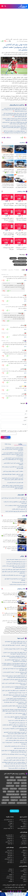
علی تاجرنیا (9, 783)
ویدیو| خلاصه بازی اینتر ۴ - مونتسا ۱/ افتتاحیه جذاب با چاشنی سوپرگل (15, 673)
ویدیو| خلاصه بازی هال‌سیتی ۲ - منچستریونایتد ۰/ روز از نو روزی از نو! (14, 743)
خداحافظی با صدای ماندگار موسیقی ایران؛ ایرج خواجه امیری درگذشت (14, 498)
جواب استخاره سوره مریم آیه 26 (18, 582)
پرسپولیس (13, 258)
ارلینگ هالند (9, 862)
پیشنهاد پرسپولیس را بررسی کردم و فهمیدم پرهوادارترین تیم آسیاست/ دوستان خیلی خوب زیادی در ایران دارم (12, 449)
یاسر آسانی (23, 786)
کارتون (11, 826)
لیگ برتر (24, 797)
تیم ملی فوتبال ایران (8, 819)
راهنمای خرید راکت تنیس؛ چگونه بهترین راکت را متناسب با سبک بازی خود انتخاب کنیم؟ (13, 566)
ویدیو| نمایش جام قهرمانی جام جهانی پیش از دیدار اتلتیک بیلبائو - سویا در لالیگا (15, 717)
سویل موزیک (18, 630)
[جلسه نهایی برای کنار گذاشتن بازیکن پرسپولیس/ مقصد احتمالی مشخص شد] (14, 65)
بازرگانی (22, 556)
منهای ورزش (21, 495)
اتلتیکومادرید (23, 871)
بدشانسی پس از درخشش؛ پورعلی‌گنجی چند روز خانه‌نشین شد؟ (14, 755)
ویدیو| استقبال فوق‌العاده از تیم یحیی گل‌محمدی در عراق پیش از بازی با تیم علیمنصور (14, 687)
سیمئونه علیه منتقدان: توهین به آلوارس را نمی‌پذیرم (14, 760)
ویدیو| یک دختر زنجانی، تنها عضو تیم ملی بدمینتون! (14, 766)
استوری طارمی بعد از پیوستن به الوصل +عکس (15, 738)
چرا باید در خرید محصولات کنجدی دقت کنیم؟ (16, 559)
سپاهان (12, 777)
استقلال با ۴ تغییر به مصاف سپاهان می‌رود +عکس (13, 471)
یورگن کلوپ (9, 855)
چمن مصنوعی (24, 627)
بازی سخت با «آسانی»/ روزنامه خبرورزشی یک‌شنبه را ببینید (15, 649)
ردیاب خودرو (14, 627)
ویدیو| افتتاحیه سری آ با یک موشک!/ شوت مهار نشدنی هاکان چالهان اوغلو (15, 669)
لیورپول (10, 874)
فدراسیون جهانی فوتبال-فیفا (13, 794)
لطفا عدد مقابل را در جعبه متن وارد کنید (17, 431)
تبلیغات (24, 823)
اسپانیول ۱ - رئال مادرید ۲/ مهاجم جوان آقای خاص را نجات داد (14, 646)
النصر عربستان (23, 800)
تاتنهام (24, 879)
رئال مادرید (24, 783)
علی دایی (24, 840)
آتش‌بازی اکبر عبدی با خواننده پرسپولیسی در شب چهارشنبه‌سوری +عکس (16, 506)
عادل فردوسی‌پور (9, 835)
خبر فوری (18, 627)
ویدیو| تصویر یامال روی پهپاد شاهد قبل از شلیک (15, 511)
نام (26, 411)
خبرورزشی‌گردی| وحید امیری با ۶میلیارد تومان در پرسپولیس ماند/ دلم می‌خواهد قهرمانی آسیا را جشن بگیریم (12, 459)
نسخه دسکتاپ (14, 811)
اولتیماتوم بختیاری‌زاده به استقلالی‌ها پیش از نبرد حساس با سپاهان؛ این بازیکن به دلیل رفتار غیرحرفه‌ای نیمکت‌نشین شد (12, 454)
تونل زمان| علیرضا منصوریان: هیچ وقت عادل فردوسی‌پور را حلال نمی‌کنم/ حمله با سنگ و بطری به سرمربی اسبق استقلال (14, 710)
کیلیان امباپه (9, 850)
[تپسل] (0, 891)
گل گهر (24, 859)
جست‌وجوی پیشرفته (21, 828)
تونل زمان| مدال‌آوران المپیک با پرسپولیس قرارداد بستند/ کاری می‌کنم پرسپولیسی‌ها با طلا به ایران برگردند (14, 676)
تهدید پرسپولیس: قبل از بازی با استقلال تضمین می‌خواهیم (13, 463)
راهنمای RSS (23, 826)
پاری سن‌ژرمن (23, 878)
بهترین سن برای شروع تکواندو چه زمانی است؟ (15, 563)
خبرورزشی (22, 6)
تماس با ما (24, 821)
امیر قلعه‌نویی (9, 838)
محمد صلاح (10, 853)
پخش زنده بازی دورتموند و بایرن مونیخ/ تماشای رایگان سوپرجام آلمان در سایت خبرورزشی (15, 695)
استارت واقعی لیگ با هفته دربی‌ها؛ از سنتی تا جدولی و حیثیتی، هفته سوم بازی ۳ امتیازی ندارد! (15, 653)
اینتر (17, 791)
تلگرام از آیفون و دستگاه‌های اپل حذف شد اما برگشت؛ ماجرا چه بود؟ (15, 502)
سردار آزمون (23, 835)
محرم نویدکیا (6, 797)
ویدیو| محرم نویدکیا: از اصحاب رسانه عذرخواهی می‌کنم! (14, 736)
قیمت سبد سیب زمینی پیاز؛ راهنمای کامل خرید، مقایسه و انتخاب (13, 576)
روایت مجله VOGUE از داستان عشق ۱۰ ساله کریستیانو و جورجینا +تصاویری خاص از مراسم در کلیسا (14, 123)
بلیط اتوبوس (12, 632)
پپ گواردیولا (9, 857)
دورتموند (10, 869)
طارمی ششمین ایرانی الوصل (19, 748)
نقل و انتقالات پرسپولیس (19, 261)
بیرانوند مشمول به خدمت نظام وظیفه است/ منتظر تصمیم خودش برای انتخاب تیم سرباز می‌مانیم (14, 751)
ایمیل (26, 417)
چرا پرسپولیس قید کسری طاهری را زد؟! (17, 722)
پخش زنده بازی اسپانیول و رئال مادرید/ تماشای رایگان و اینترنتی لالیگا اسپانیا (15, 680)
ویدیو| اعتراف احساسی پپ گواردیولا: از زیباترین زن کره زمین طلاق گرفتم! (15, 729)
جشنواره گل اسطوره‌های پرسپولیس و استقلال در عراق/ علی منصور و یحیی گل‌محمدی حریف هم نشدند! (14, 657)
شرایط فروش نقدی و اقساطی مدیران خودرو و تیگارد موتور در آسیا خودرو (13, 572)
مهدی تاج (24, 838)
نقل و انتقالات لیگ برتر (20, 264)
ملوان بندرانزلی (23, 862)
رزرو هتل (17, 632)
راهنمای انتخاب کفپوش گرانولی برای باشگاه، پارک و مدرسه (13, 569)
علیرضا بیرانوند (13, 788)
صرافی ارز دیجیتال (23, 632)
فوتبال (20, 39)
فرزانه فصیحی (9, 836)
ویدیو (4, 791)
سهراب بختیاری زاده (22, 780)
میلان (11, 879)
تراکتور (6, 777)
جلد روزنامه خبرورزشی (8, 828)
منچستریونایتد (11, 791)
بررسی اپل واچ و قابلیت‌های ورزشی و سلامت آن (15, 561)
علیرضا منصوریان (10, 786)
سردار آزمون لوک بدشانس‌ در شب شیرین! (16, 720)
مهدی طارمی (16, 783)
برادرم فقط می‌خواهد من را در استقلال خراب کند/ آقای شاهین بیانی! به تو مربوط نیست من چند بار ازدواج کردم (15, 131)
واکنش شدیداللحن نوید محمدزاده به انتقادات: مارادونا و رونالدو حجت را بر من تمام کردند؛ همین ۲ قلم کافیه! (15, 119)
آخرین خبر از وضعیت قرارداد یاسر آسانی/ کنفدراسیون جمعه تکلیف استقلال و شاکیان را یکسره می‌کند (12, 478)
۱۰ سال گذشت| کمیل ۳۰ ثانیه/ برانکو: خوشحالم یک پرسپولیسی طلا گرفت (15, 703)
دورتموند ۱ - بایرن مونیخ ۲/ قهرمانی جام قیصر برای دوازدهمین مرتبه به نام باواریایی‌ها (16, 660)
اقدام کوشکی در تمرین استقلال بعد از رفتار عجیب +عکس (13, 690)
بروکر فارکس (24, 630)
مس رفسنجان (23, 860)
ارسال (5, 437)
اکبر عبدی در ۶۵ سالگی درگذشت (18, 509)
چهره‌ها (10, 823)
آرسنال (17, 786)
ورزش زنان (10, 821)
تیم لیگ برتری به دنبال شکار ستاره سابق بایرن (15, 758)
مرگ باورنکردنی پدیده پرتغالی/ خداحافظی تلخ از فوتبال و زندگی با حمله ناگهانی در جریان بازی (15, 725)
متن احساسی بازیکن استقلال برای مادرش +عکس (15, 740)
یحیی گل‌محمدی (9, 842)
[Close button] (27, 891)
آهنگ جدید (8, 627)
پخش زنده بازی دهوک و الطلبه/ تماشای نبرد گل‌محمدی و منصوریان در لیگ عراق (14, 706)
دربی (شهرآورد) (14, 800)
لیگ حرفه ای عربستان (15, 797)
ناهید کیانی (10, 840)
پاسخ (25, 280)
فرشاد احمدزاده (22, 258)
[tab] (20, 444)
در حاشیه (10, 825)
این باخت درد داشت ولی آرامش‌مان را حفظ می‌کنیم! (15, 746)
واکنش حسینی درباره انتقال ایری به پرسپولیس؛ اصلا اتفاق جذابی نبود (12, 467)
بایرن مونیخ (23, 794)
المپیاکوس (4, 803)
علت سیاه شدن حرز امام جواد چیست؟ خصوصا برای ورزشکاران (15, 579)
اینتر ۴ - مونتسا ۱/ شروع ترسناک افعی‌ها (17, 692)
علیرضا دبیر (23, 842)
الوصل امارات (23, 791)
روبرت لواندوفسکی (8, 859)
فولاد (25, 857)
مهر (24, 74)
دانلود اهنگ (13, 630)
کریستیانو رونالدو (22, 788)
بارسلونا (24, 874)
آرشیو (25, 825)
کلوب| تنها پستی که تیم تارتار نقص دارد (15, 482)
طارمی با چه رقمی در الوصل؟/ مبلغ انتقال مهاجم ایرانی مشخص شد (12, 475)
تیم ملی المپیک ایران (21, 803)
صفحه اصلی (25, 39)
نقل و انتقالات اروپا (11, 780)
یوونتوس (10, 881)
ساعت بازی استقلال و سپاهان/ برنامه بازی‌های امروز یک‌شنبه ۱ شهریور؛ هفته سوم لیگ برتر (16, 642)
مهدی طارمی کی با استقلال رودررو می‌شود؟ (16, 768)
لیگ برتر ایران (15, 39)
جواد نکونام (10, 843)
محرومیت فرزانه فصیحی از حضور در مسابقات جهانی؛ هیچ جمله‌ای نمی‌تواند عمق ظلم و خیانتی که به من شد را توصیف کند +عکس (12, 487)
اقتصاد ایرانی (6, 632)
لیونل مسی (5, 788)
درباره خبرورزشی (22, 819)
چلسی (24, 881)
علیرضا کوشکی (12, 803)
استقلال (24, 777)
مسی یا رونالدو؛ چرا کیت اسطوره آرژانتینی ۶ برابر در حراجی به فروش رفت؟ (14, 684)
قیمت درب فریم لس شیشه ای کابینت (17, 584)
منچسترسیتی (9, 876)
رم (11, 872)
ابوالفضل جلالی (5, 800)
